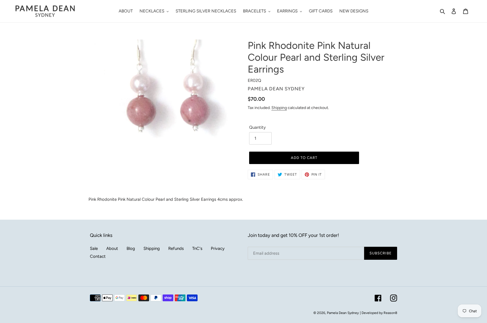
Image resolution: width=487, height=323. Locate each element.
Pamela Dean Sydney (343, 313)
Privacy (218, 248)
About (112, 248)
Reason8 (390, 313)
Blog (131, 248)
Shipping (279, 107)
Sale (94, 248)
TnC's (197, 248)
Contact (98, 256)
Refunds (176, 248)
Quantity (257, 127)
